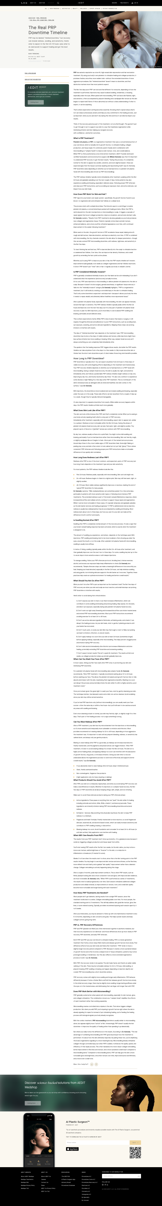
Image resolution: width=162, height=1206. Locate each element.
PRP (75, 72)
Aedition (42, 3)
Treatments (124, 3)
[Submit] (138, 1176)
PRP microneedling (99, 1020)
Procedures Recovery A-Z (89, 1182)
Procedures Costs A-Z (88, 1179)
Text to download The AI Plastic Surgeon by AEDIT (84, 1137)
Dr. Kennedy (78, 218)
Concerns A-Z (86, 1191)
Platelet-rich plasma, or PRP (83, 142)
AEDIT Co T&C (45, 1191)
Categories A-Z (86, 1194)
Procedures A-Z (86, 1176)
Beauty (75, 8)
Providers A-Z (86, 1188)
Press (43, 1185)
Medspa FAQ (25, 1182)
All (46, 8)
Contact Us (44, 1182)
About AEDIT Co (46, 1176)
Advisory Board (66, 1182)
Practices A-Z (86, 1185)
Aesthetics (66, 8)
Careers (43, 1179)
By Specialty (85, 1197)
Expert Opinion (95, 8)
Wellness (83, 8)
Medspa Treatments (27, 1179)
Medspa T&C (25, 1188)
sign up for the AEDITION (33, 79)
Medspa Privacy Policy (28, 1185)
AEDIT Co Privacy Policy (48, 1188)
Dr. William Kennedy (114, 157)
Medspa (114, 3)
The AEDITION (66, 1176)
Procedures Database (68, 1185)
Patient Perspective (110, 8)
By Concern (85, 1200)
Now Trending (54, 8)
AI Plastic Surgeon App (68, 1179)
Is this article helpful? (34, 61)
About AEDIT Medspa (27, 1176)
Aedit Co (33, 3)
